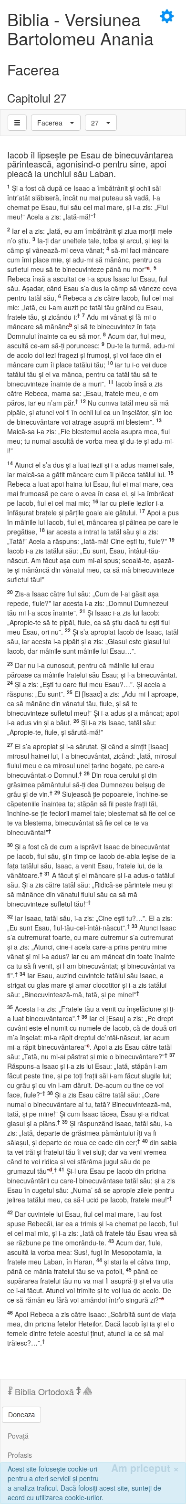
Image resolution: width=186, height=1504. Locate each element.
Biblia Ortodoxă (44, 1391)
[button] (56, 123)
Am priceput (145, 1468)
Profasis (20, 1455)
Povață (18, 1436)
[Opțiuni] (17, 123)
